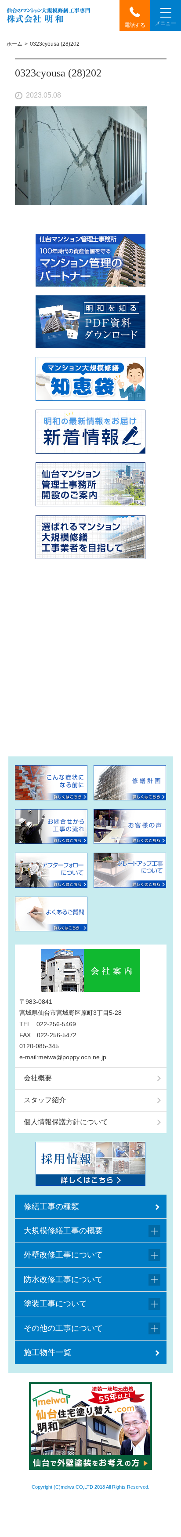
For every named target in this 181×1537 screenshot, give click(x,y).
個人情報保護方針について (66, 1122)
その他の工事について (63, 1328)
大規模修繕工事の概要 (63, 1230)
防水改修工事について (63, 1279)
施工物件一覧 (47, 1352)
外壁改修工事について (63, 1254)
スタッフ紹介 (45, 1100)
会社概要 (38, 1078)
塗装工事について (55, 1303)
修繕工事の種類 (51, 1206)
